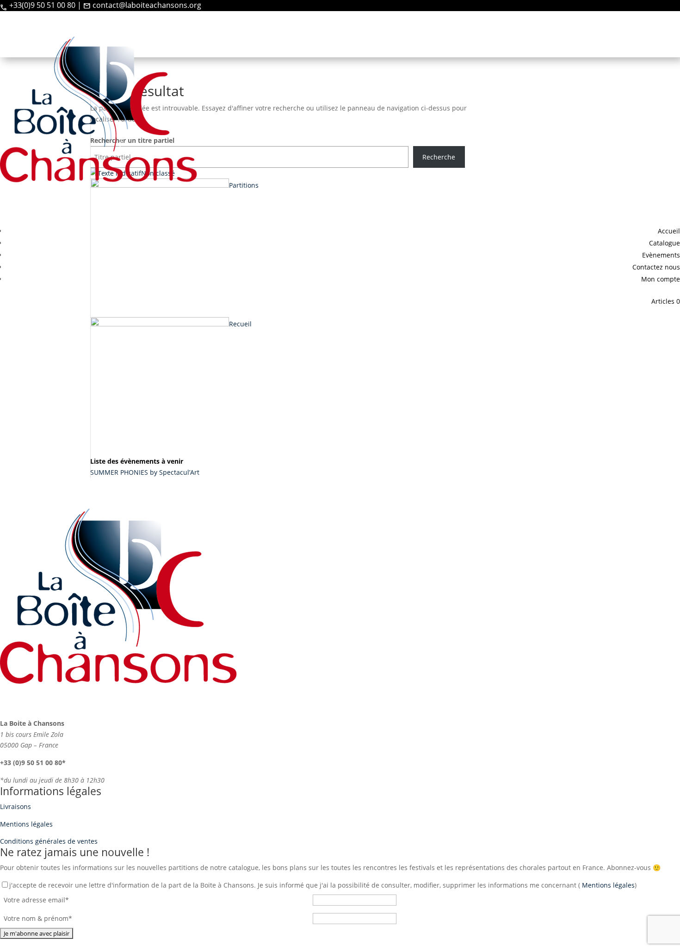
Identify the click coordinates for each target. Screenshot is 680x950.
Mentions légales (26, 824)
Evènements (661, 255)
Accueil (669, 231)
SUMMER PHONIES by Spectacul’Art (144, 472)
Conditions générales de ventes (49, 841)
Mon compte (660, 279)
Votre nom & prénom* (38, 918)
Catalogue (664, 243)
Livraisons (15, 806)
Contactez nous (656, 267)
